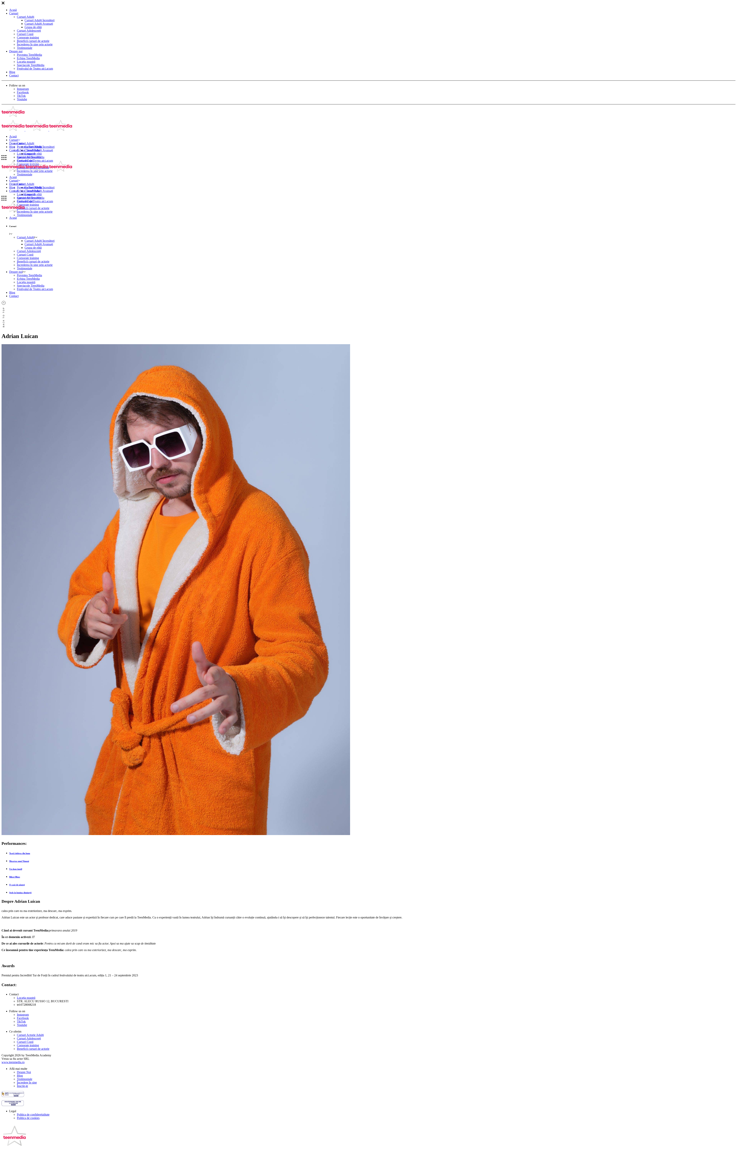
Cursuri (13, 13)
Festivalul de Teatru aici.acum (35, 68)
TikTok (21, 95)
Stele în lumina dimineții (20, 892)
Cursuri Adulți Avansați (39, 23)
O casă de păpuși (17, 885)
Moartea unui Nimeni (19, 861)
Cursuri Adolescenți (29, 30)
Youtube (22, 99)
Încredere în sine (27, 1082)
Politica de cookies (28, 1118)
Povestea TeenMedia (29, 54)
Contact (14, 75)
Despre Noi (24, 1072)
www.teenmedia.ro (13, 1062)
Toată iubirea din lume (19, 853)
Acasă (13, 10)
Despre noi (15, 51)
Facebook (23, 92)
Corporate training (28, 37)
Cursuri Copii (25, 34)
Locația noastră (26, 61)
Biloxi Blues (14, 877)
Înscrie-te (22, 1086)
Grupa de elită (33, 27)
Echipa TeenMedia (28, 58)
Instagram (23, 89)
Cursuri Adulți (25, 16)
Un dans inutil (15, 869)
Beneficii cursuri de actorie (33, 41)
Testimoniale (24, 47)
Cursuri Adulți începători (40, 20)
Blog (12, 72)
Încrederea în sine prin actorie (35, 44)
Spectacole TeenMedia (30, 65)
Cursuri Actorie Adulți (30, 1035)
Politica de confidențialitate (33, 1114)
